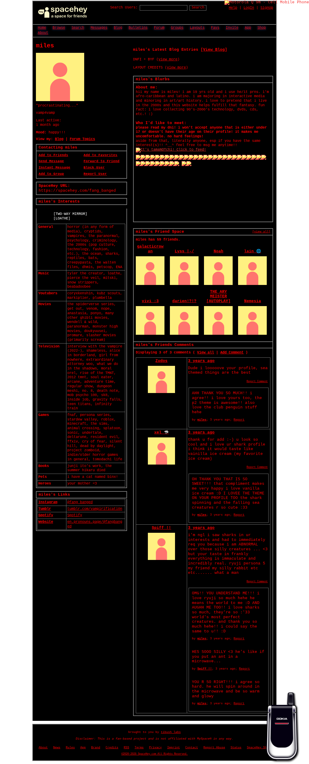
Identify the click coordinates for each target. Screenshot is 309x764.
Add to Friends (53, 155)
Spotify (45, 515)
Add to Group (51, 174)
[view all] (261, 231)
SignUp (266, 8)
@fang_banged (80, 502)
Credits (112, 747)
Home (42, 28)
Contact (191, 747)
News (56, 747)
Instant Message (54, 167)
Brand (95, 747)
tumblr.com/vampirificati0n (94, 509)
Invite (232, 28)
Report (239, 419)
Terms (139, 747)
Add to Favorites (100, 155)
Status (236, 747)
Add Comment (232, 352)
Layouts (197, 28)
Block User (94, 167)
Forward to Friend (101, 161)
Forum (159, 28)
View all (205, 352)
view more (167, 59)
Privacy (155, 747)
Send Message (51, 161)
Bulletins (138, 28)
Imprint (173, 747)
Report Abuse (214, 747)
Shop (261, 28)
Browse (59, 28)
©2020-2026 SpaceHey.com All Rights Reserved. (154, 754)
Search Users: (124, 7)
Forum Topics (82, 139)
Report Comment (257, 381)
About (43, 33)
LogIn (249, 8)
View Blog (214, 49)
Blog (118, 28)
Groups (177, 28)
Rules (70, 747)
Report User (95, 174)
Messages (99, 28)
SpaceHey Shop (258, 747)
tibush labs (171, 732)
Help (233, 8)
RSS (126, 747)
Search (198, 7)
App (248, 28)
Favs (215, 28)
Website (45, 522)
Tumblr (44, 509)
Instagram (47, 502)
